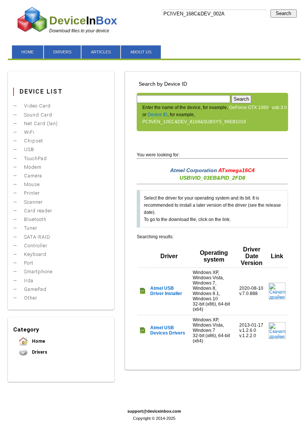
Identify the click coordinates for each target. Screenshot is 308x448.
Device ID (158, 114)
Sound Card (37, 115)
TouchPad (35, 158)
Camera (32, 176)
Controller (35, 245)
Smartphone (38, 271)
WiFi (29, 132)
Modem (32, 167)
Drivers (39, 352)
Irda (28, 280)
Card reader (37, 210)
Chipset (33, 141)
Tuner (30, 228)
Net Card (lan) (40, 123)
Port (28, 263)
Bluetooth (35, 219)
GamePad (35, 289)
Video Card (37, 106)
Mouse (31, 184)
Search (283, 13)
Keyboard (35, 254)
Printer (31, 193)
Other (30, 298)
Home (38, 341)
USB (28, 149)
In (83, 20)
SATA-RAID (36, 237)
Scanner (33, 202)
